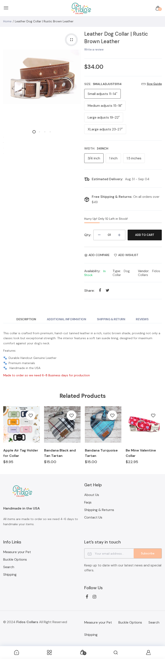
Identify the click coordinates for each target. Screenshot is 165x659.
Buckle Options (15, 559)
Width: (96, 148)
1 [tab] (34, 132)
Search (8, 567)
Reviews (142, 319)
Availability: (92, 271)
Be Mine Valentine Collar (141, 453)
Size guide (154, 84)
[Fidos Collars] (81, 8)
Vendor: (143, 271)
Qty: (87, 235)
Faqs (88, 502)
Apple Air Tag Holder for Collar (20, 453)
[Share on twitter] (107, 290)
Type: (117, 271)
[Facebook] (87, 597)
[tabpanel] (42, 77)
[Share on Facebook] (100, 290)
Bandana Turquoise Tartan (101, 453)
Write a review (94, 49)
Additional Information (66, 319)
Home (7, 21)
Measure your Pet (17, 552)
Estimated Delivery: (107, 179)
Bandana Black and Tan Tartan (60, 453)
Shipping (10, 574)
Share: (89, 290)
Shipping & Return (111, 319)
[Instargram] (94, 597)
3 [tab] (45, 132)
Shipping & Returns (99, 510)
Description (26, 319)
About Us (91, 495)
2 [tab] (39, 132)
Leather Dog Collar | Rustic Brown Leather (116, 38)
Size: (103, 84)
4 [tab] (50, 132)
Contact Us (93, 517)
